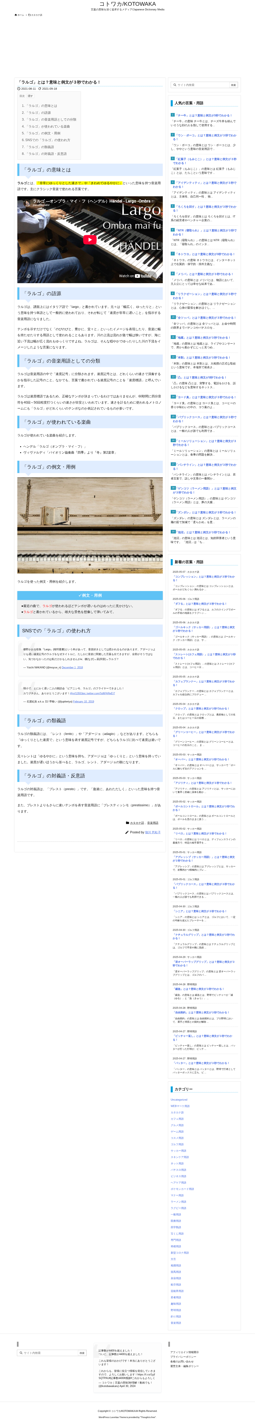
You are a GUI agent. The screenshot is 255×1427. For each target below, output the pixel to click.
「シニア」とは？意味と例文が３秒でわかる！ (200, 911)
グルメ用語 (177, 1125)
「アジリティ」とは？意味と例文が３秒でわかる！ (202, 782)
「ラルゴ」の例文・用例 (41, 133)
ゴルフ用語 (177, 1144)
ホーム (21, 15)
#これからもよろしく (142, 1378)
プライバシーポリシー (183, 1356)
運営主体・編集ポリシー (184, 1366)
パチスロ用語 (178, 1169)
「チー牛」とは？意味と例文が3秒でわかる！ (203, 115)
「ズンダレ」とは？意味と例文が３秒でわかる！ (205, 512)
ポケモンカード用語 (182, 1188)
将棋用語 (176, 1246)
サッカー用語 (178, 1150)
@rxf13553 (76, 693)
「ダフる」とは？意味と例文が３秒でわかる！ (200, 603)
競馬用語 (176, 1271)
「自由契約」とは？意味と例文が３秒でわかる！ (201, 1012)
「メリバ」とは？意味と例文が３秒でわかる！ (204, 274)
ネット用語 (177, 1163)
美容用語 (176, 1278)
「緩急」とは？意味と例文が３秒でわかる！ (199, 988)
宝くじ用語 (177, 1233)
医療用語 (176, 1220)
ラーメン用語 (178, 1201)
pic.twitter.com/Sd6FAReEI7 (98, 693)
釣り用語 (176, 1316)
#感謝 (127, 1378)
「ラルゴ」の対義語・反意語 (44, 153)
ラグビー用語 (178, 1208)
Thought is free (148, 1417)
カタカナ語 (36, 15)
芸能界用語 (177, 1291)
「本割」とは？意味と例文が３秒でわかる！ (203, 357)
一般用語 (176, 1214)
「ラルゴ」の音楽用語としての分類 (49, 119)
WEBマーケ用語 (180, 1106)
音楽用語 (152, 822)
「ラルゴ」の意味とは (39, 105)
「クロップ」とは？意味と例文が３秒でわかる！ (201, 708)
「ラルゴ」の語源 (36, 112)
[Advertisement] (127, 47)
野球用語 (176, 1310)
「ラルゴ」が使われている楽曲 (46, 126)
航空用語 (176, 1284)
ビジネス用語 (178, 1176)
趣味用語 (176, 1303)
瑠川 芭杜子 (153, 832)
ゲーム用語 (177, 1131)
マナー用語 (177, 1195)
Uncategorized (179, 1099)
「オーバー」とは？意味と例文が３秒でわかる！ (201, 759)
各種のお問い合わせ (182, 1361)
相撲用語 (176, 1265)
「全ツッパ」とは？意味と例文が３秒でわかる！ (205, 317)
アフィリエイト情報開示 (184, 1352)
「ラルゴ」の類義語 (38, 147)
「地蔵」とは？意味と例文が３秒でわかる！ (203, 337)
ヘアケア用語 (178, 1182)
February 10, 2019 (83, 701)
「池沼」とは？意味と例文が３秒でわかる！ (203, 532)
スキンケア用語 (180, 1157)
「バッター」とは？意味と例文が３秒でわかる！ (201, 1063)
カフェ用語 (177, 1118)
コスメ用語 (177, 1137)
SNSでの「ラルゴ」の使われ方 (46, 140)
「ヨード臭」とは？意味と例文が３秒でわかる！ (205, 397)
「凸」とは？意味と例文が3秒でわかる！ (201, 377)
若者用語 (176, 1297)
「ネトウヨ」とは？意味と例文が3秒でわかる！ (205, 254)
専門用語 (176, 1239)
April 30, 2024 (127, 1386)
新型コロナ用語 (180, 1252)
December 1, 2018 (72, 667)
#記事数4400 (116, 1378)
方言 (173, 1259)
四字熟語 (176, 1227)
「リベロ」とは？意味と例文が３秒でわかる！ (200, 833)
